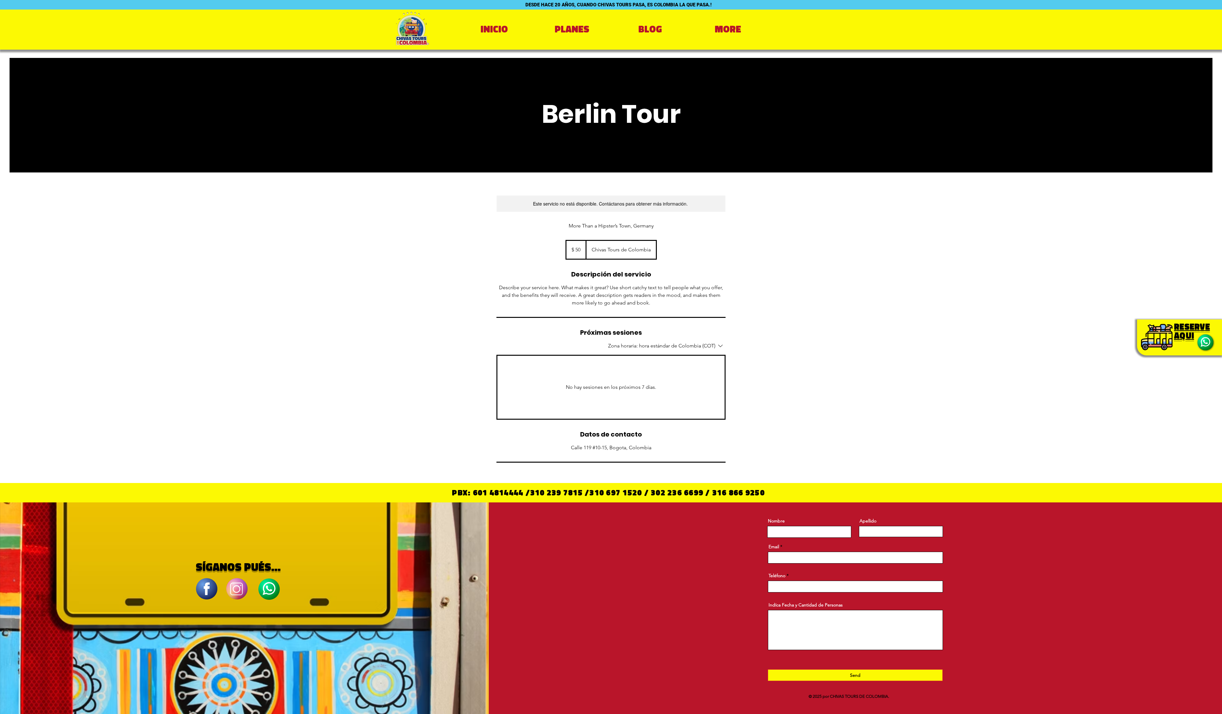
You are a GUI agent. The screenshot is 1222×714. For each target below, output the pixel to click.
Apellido (868, 521)
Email (774, 546)
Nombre (776, 521)
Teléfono (777, 575)
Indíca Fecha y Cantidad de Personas (806, 605)
